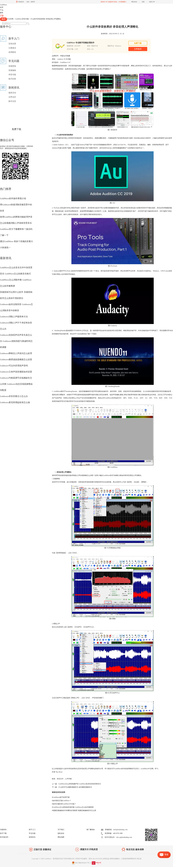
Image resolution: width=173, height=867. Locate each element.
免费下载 (16, 129)
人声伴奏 (68, 779)
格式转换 (12, 79)
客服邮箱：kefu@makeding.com (116, 829)
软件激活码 (4, 837)
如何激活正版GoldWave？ (61, 800)
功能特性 (3, 829)
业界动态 (12, 97)
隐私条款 (61, 833)
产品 (1, 10)
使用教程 (12, 52)
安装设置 (12, 44)
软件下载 (3, 833)
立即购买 (138, 49)
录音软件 (141, 66)
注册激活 (12, 48)
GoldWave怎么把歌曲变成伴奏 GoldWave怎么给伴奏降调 (72, 807)
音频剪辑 (12, 66)
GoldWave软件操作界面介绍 (13, 198)
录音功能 (12, 75)
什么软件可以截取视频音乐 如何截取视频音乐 (75, 787)
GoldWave (3, 5)
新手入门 (32, 829)
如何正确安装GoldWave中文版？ (64, 804)
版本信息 (12, 101)
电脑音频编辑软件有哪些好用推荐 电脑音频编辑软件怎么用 (74, 810)
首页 (1, 7)
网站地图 (61, 837)
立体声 (78, 627)
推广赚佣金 (90, 829)
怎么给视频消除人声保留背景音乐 (16, 223)
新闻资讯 (32, 837)
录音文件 (60, 779)
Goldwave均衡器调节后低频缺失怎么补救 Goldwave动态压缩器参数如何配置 (16, 384)
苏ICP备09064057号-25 (83, 863)
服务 (1, 13)
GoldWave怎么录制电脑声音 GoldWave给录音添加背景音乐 (79, 784)
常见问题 (32, 833)
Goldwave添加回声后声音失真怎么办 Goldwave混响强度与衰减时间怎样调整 (16, 341)
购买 (3, 19)
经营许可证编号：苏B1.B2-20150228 (89, 859)
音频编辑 (12, 70)
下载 (1, 16)
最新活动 (12, 93)
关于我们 (61, 829)
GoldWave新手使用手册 (61, 797)
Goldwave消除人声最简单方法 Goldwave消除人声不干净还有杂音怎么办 (16, 322)
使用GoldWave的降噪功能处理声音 (16, 217)
